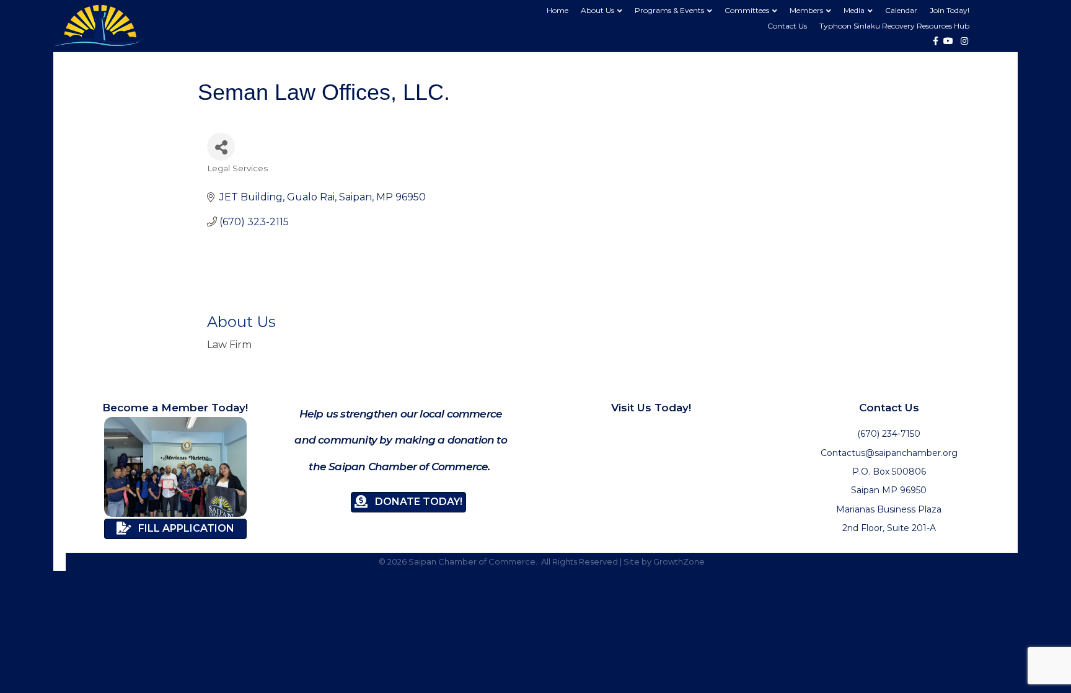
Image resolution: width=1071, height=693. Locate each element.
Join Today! (949, 10)
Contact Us (787, 25)
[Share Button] (221, 147)
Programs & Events (669, 10)
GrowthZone (679, 561)
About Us (597, 10)
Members (806, 10)
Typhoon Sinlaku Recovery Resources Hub (894, 25)
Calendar (901, 10)
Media (854, 10)
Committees (747, 10)
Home (557, 10)
